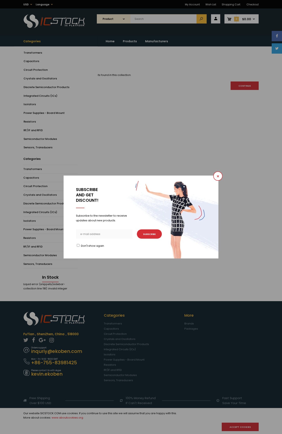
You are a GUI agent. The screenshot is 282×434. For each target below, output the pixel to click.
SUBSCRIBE (149, 234)
